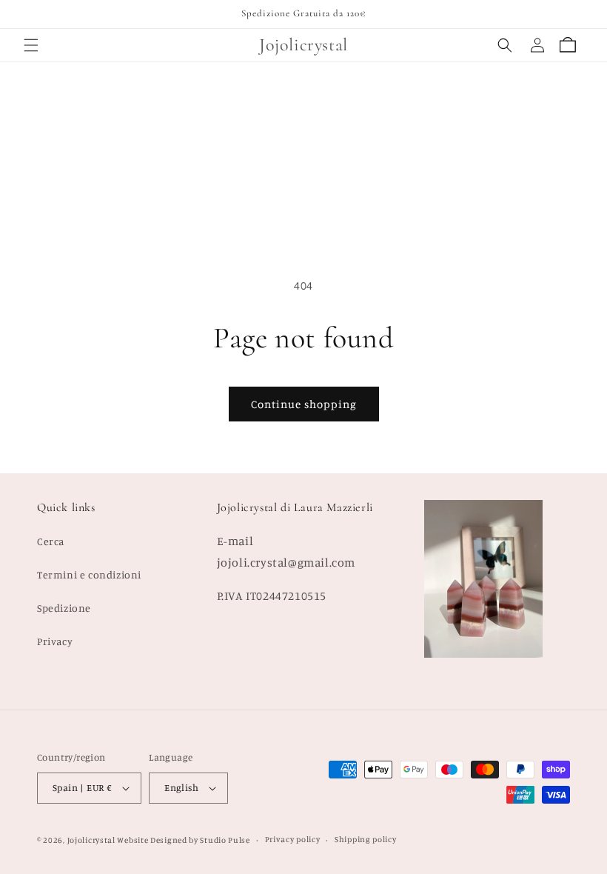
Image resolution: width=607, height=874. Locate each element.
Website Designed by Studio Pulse (183, 840)
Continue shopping (304, 404)
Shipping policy (366, 839)
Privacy (55, 641)
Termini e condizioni (89, 574)
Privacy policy (293, 839)
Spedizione (64, 607)
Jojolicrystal (91, 840)
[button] (31, 45)
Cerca (50, 541)
